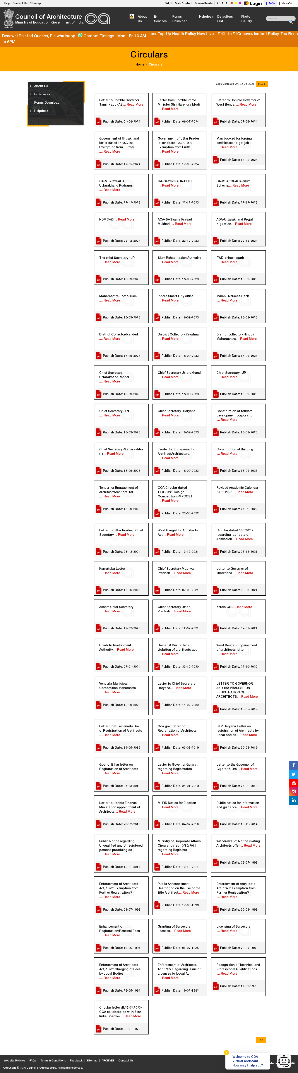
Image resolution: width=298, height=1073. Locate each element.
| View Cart (286, 3)
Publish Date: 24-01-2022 (238, 509)
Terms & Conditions (53, 1060)
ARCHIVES (108, 1060)
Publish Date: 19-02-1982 (180, 990)
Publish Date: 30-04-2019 (238, 747)
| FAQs (270, 3)
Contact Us (19, 3)
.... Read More (132, 104)
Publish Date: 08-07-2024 (180, 121)
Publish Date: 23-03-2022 (180, 513)
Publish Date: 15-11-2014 (238, 824)
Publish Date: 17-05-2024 (121, 164)
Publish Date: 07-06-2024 (238, 121)
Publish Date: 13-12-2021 (180, 551)
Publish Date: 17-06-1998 (180, 905)
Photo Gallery (246, 19)
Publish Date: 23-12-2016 (121, 824)
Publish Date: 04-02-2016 (180, 824)
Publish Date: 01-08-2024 (121, 121)
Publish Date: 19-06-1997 (121, 948)
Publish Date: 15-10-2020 (121, 705)
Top (261, 1040)
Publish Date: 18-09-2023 (121, 279)
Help (7, 3)
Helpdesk (206, 16)
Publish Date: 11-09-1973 (238, 986)
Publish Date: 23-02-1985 (238, 948)
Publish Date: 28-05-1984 (121, 990)
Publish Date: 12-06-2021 (121, 590)
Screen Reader (204, 3)
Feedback (76, 1060)
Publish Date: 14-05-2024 (238, 160)
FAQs (32, 1060)
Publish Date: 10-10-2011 (180, 867)
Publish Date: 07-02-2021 (238, 628)
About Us (142, 19)
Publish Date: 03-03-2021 (238, 590)
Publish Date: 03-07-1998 (238, 862)
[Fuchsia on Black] (240, 3)
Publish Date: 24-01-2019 (180, 786)
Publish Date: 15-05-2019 (238, 709)
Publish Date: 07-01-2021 (121, 666)
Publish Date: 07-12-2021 (238, 551)
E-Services (160, 19)
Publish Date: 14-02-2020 (180, 705)
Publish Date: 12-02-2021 (121, 628)
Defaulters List (225, 19)
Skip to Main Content (179, 3)
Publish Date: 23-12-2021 (121, 551)
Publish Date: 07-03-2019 (121, 786)
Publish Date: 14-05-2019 (121, 747)
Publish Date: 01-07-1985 (180, 948)
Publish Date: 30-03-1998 (238, 909)
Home (140, 64)
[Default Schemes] (232, 3)
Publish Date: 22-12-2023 (121, 202)
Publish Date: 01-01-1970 (121, 1029)
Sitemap (35, 3)
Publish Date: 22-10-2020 (238, 666)
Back (262, 84)
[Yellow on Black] (236, 3)
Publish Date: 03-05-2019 (180, 747)
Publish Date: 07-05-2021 (180, 590)
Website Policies (14, 1060)
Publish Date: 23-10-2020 (180, 666)
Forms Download (179, 19)
